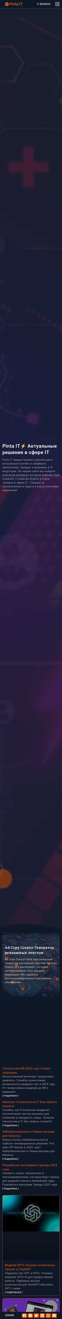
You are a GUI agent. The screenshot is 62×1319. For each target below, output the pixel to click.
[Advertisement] (31, 1030)
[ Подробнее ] (10, 1095)
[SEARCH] (38, 4)
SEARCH (45, 4)
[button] (24, 1315)
